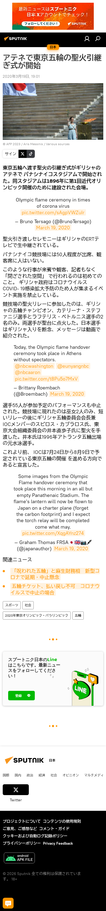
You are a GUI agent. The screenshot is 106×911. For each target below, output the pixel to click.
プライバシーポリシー (22, 843)
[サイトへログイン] (87, 38)
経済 (42, 775)
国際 (6, 775)
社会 (28, 605)
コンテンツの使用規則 (62, 821)
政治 (30, 775)
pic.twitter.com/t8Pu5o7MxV (46, 379)
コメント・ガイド (54, 828)
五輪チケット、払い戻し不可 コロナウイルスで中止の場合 (55, 589)
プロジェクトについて (22, 821)
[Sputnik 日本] (16, 40)
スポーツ (11, 605)
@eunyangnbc (73, 366)
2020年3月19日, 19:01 (21, 76)
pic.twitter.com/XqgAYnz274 (53, 533)
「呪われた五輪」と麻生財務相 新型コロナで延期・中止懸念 (55, 574)
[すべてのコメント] (8, 903)
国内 (18, 775)
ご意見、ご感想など (20, 828)
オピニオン (71, 775)
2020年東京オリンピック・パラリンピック (36, 615)
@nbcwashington (34, 366)
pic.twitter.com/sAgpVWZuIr (53, 212)
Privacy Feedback (58, 843)
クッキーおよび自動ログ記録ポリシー (35, 836)
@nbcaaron (27, 372)
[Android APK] (19, 859)
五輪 (78, 615)
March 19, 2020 (53, 228)
